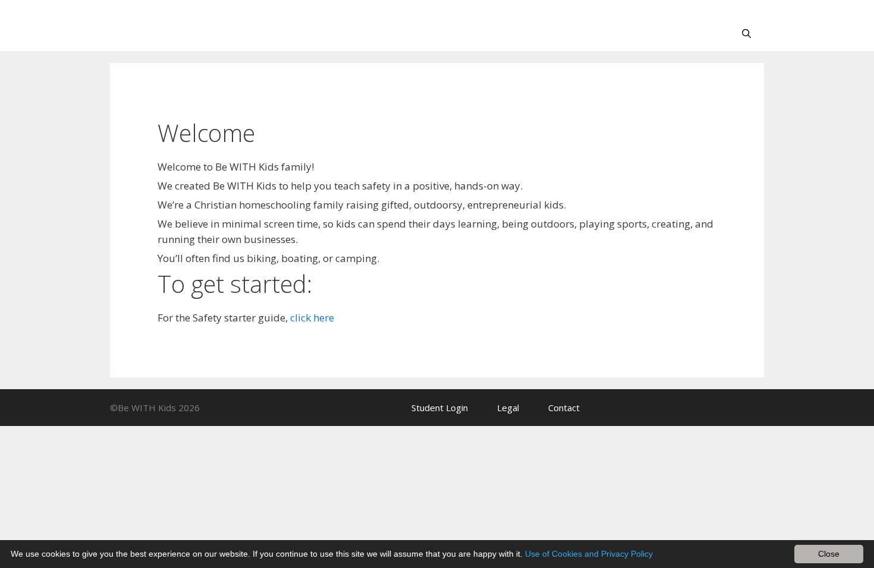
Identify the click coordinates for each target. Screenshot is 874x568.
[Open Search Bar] (746, 33)
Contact (564, 408)
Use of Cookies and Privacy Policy (589, 553)
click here (312, 317)
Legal (508, 408)
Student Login (439, 408)
